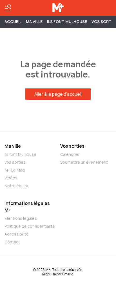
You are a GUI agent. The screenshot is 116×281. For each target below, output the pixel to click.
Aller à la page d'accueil (58, 94)
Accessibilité (17, 234)
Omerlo (67, 274)
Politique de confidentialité (30, 226)
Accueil (13, 21)
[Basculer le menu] (8, 7)
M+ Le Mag (15, 170)
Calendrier (70, 154)
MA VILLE (34, 21)
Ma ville (13, 146)
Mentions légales (21, 218)
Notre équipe (17, 185)
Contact (12, 242)
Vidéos (11, 178)
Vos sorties (15, 162)
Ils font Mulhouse (20, 154)
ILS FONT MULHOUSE (67, 21)
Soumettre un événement (84, 162)
